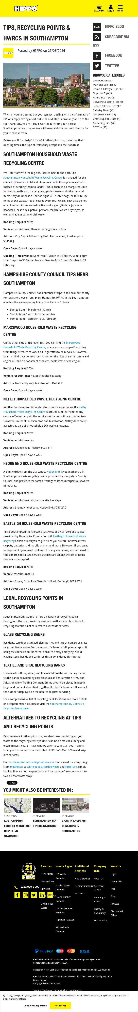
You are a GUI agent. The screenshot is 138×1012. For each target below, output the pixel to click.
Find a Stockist (82, 878)
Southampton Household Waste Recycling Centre (32, 177)
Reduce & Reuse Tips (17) (107, 106)
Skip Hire (45, 889)
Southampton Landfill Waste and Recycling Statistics (17, 828)
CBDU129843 (104, 970)
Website (116, 866)
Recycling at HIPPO (100, 899)
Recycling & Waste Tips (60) (108, 101)
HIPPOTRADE (48, 896)
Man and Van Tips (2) (105, 84)
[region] (69, 1001)
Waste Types (64, 866)
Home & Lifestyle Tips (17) (108, 89)
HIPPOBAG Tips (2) (104, 97)
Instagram (25, 895)
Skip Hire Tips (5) (103, 93)
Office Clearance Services (64, 910)
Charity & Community (100, 911)
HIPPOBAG (47, 874)
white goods (34, 766)
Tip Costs (80, 893)
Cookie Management (35, 1005)
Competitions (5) (102, 80)
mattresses (16, 766)
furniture (71, 766)
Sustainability (101, 920)
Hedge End (53, 471)
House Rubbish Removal (63, 899)
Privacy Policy (60, 990)
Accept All (60, 1005)
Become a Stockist (84, 886)
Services (46, 866)
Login (110, 8)
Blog (113, 896)
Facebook (17, 895)
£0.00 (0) (99, 10)
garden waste (51, 766)
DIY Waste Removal (61, 876)
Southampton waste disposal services (31, 762)
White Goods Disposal (62, 929)
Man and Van (48, 881)
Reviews (115, 903)
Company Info (100, 869)
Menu (120, 10)
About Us (99, 878)
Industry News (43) (103, 110)
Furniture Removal (65, 920)
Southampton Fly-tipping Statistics (45, 823)
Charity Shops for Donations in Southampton (74, 826)
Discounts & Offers (117, 913)
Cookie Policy (75, 990)
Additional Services (82, 869)
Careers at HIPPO (99, 888)
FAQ (113, 889)
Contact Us (116, 881)
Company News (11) (104, 114)
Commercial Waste (47, 905)
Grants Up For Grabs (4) (106, 118)
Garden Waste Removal (63, 887)
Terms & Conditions (42, 990)
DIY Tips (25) (100, 127)
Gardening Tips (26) (104, 123)
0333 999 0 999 (30, 886)
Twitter (34, 895)
